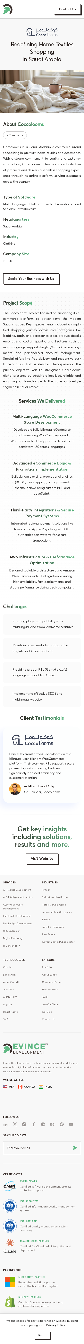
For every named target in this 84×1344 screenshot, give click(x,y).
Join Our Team (50, 1004)
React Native (10, 1011)
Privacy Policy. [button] (55, 1325)
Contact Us (67, 9)
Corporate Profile (52, 982)
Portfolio (47, 967)
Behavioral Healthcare (55, 897)
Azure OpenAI (11, 982)
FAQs (45, 996)
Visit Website (42, 858)
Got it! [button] (42, 1335)
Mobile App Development (17, 923)
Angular (7, 1004)
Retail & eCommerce (54, 904)
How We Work (50, 989)
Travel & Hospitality (53, 926)
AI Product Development (17, 889)
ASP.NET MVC (10, 996)
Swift (6, 1019)
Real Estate (48, 934)
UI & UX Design (11, 930)
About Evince (49, 974)
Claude (7, 967)
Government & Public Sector (58, 941)
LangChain (9, 974)
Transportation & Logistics (57, 912)
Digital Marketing (12, 938)
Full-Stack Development (17, 916)
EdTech (46, 919)
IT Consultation (11, 945)
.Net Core (8, 989)
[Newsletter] (75, 1148)
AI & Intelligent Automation (18, 897)
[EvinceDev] (8, 8)
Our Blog (47, 1011)
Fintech (46, 889)
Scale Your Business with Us (31, 278)
